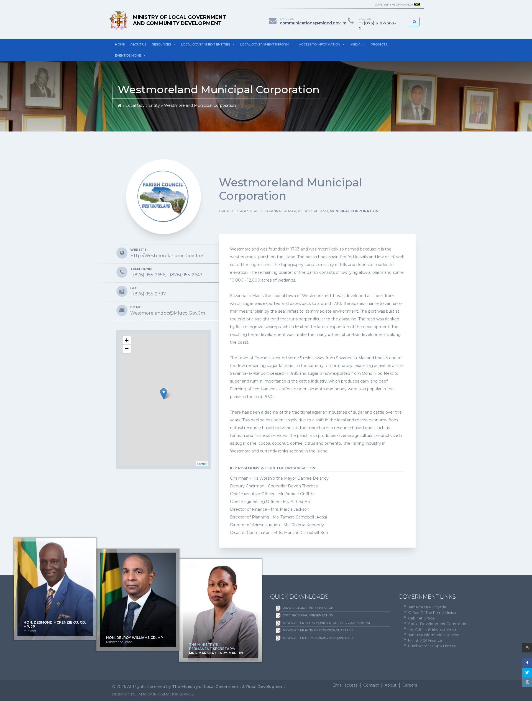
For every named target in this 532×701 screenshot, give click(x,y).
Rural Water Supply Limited (432, 646)
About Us (138, 44)
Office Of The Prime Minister (433, 612)
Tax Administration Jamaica (432, 629)
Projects (379, 44)
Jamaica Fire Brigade (427, 607)
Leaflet (201, 463)
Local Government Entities (205, 44)
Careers (409, 685)
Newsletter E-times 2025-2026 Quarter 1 (318, 630)
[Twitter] (527, 672)
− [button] (127, 348)
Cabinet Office (421, 618)
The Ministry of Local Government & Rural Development (228, 686)
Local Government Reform (264, 44)
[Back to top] (527, 647)
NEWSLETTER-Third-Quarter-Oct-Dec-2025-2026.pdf (327, 623)
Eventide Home (128, 55)
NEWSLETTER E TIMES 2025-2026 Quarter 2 (318, 638)
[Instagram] (527, 682)
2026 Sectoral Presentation (308, 608)
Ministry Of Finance (425, 640)
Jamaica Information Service (433, 634)
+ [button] (127, 340)
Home (120, 44)
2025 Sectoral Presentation (308, 615)
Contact (371, 685)
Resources (161, 44)
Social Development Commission (438, 623)
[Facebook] (527, 663)
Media (355, 44)
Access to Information (319, 44)
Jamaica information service (165, 694)
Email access (344, 685)
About (391, 685)
